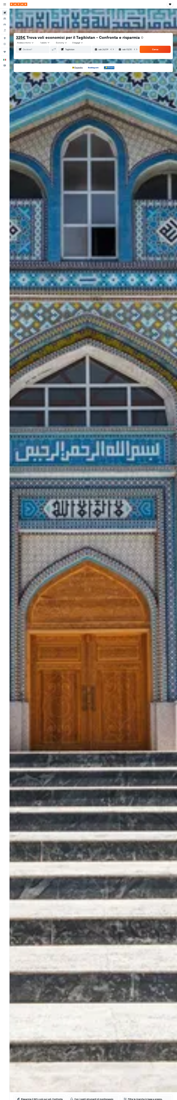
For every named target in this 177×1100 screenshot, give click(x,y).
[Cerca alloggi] (4, 18)
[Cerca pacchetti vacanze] (4, 30)
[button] (5, 4)
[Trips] (4, 52)
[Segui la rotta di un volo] (4, 44)
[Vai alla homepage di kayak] (18, 4)
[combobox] (25, 42)
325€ (20, 37)
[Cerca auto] (4, 24)
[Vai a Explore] (4, 38)
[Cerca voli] (4, 13)
